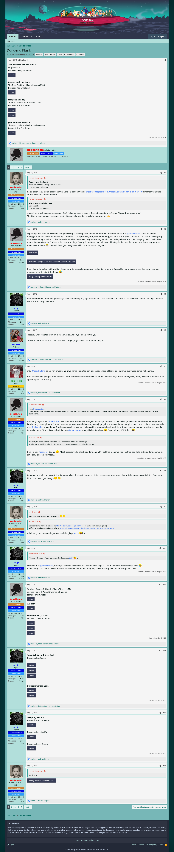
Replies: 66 (24, 60)
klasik (60, 54)
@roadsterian (133, 233)
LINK (76, 533)
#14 (164, 766)
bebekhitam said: (36, 178)
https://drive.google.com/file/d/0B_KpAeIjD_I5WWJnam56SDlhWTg (87, 528)
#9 (165, 507)
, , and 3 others (28, 143)
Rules (38, 36)
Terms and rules (137, 844)
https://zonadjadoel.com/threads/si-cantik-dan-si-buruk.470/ (114, 191)
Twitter (92, 840)
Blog (98, 840)
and (40, 222)
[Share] (165, 60)
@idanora (42, 451)
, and (45, 393)
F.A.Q (77, 840)
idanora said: (34, 437)
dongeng (39, 54)
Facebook (84, 840)
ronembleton (69, 54)
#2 (165, 173)
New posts (11, 41)
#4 (165, 294)
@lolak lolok (53, 421)
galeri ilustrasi (50, 54)
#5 (165, 330)
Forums (12, 36)
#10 (164, 548)
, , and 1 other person (47, 359)
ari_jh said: (33, 512)
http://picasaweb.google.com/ (68, 526)
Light (11, 844)
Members (25, 36)
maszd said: (33, 521)
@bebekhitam (38, 370)
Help (161, 844)
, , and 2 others (46, 287)
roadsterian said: (35, 553)
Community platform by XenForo (87, 850)
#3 (165, 229)
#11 (164, 584)
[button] (32, 36)
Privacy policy (151, 844)
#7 (165, 399)
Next (27, 167)
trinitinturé (80, 54)
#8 (165, 470)
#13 (164, 713)
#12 (164, 650)
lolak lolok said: (35, 404)
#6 (165, 366)
